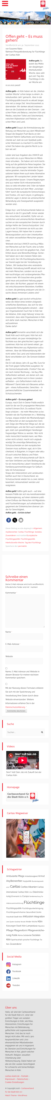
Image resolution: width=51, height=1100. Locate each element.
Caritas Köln (23, 892)
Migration (41, 926)
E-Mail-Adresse (12, 644)
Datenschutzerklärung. (15, 707)
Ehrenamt (15, 896)
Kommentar (11, 593)
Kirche (34, 922)
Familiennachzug (35, 896)
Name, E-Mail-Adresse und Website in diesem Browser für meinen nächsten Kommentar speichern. (22, 674)
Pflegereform (20, 930)
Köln (40, 921)
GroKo (38, 912)
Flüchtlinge (29, 532)
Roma (20, 935)
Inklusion (28, 916)
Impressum (10, 1079)
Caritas (21, 532)
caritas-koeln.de (12, 1076)
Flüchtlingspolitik (28, 539)
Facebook (16, 971)
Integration (39, 916)
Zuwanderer (11, 535)
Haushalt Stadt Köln (14, 917)
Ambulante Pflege (15, 876)
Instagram (16, 964)
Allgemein (37, 528)
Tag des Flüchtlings (33, 543)
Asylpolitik (27, 881)
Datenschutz (22, 1079)
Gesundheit (31, 912)
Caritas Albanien (29, 887)
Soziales (38, 532)
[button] (8, 520)
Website (9, 656)
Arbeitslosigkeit (31, 876)
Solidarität (27, 935)
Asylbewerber (11, 532)
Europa (25, 896)
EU (21, 896)
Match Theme (11, 1095)
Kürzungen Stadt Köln (16, 926)
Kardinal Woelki (20, 922)
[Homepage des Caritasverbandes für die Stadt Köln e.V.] (22, 797)
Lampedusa (31, 926)
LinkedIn (16, 978)
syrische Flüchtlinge (31, 940)
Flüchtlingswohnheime (16, 912)
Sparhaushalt (16, 940)
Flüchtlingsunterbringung (32, 908)
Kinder (28, 922)
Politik (14, 935)
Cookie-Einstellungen (14, 1082)
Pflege (9, 930)
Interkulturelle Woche (15, 543)
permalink (22, 546)
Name (8, 632)
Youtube (16, 985)
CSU (30, 892)
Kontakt (24, 1076)
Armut (41, 876)
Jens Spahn (10, 922)
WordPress (22, 1095)
